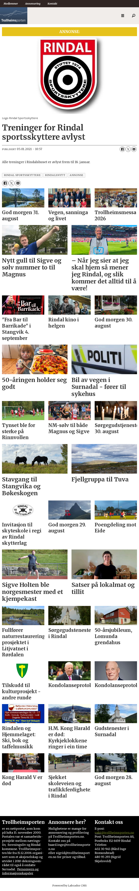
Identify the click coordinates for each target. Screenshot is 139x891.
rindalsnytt (55, 175)
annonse (76, 175)
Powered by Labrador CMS (69, 885)
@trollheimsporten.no (117, 832)
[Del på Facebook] (122, 149)
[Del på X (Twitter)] (128, 149)
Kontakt (52, 3)
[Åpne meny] (122, 16)
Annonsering (32, 3)
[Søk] (133, 15)
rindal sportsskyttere (22, 175)
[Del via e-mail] (134, 149)
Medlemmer (11, 3)
